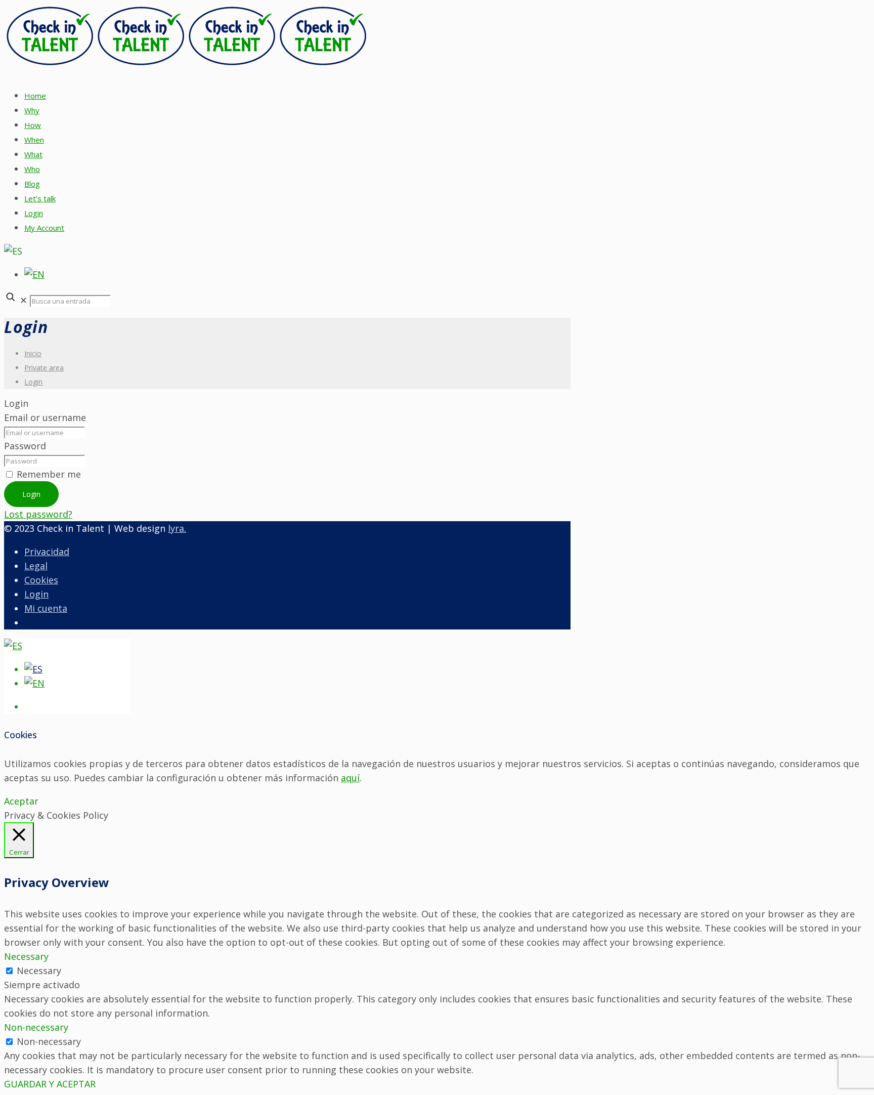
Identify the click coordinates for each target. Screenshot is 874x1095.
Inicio (32, 353)
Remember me (49, 474)
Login (33, 382)
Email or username (45, 417)
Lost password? (38, 514)
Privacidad (46, 551)
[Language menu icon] (13, 251)
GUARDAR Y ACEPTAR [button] (50, 1084)
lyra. (177, 528)
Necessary (39, 970)
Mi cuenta (45, 608)
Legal (36, 566)
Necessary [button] (26, 956)
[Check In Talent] (186, 63)
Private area (44, 367)
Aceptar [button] (21, 801)
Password (25, 446)
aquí (350, 778)
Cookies (41, 580)
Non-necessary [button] (36, 1027)
